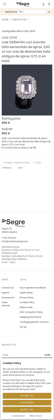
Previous (6, 168)
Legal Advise (26, 292)
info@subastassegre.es (15, 241)
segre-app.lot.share (18, 162)
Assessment (8, 297)
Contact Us (8, 287)
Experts (5, 292)
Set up (23, 326)
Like (39, 162)
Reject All (27, 409)
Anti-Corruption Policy (31, 312)
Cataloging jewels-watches (34, 321)
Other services (6, 304)
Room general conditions (33, 287)
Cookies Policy (27, 302)
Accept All (27, 395)
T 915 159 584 (9, 238)
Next (20, 168)
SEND (48, 355)
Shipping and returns (30, 317)
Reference (11, 11)
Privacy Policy (27, 297)
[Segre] (23, 4)
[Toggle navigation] (4, 4)
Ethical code (26, 307)
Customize (27, 402)
